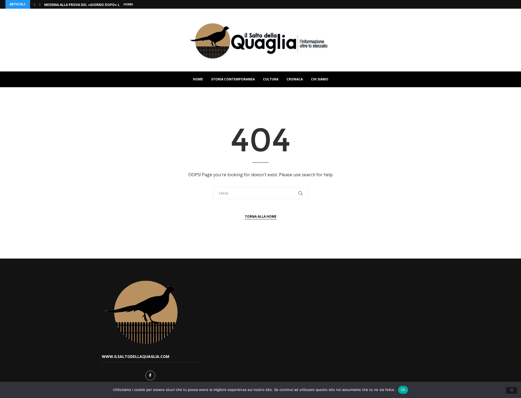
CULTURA (270, 79)
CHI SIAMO (319, 79)
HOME (198, 79)
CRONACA (295, 79)
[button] (34, 4)
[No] (511, 390)
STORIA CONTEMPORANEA (233, 79)
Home (128, 4)
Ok (403, 389)
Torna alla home (261, 216)
